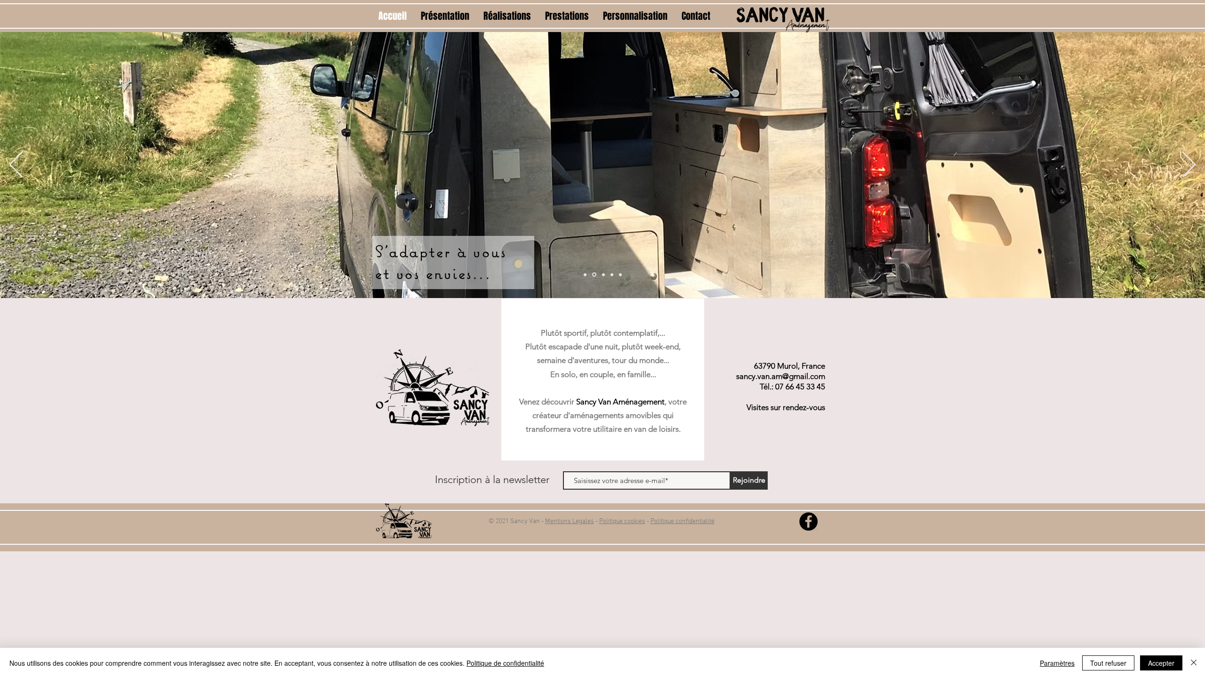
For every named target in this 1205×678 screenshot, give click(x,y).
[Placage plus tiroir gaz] (603, 274)
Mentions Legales (569, 521)
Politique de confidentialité (505, 663)
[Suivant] (1189, 165)
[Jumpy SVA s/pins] (585, 274)
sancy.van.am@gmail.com (780, 376)
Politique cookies (622, 521)
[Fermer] (1193, 662)
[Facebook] (808, 521)
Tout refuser (1108, 663)
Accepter (1161, 663)
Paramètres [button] (1057, 663)
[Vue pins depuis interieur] (620, 274)
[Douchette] (612, 274)
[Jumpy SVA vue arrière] (594, 275)
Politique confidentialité (683, 521)
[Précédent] (16, 165)
